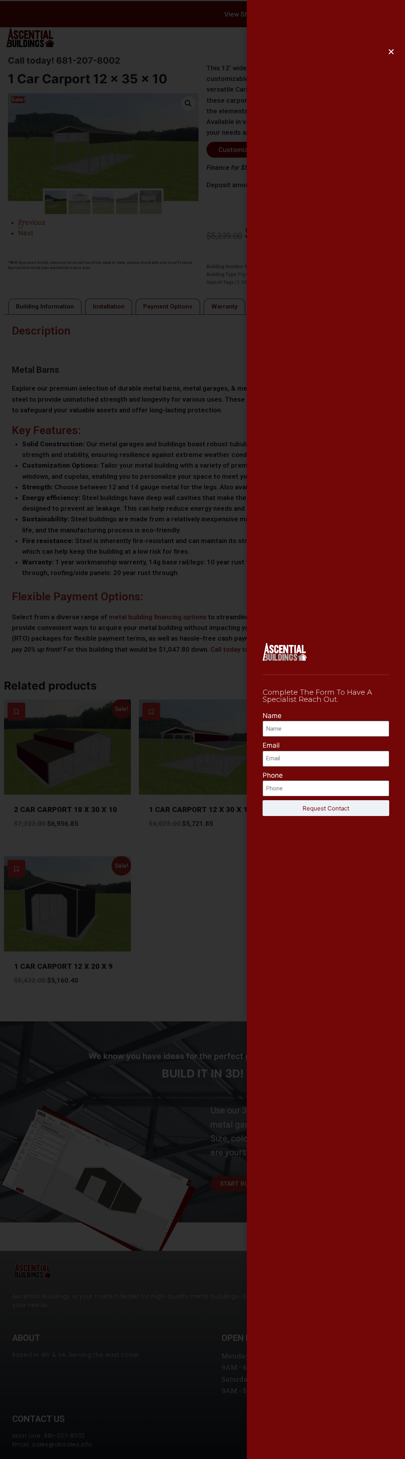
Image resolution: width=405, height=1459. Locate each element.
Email (271, 745)
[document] (202, 729)
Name (272, 716)
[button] (391, 51)
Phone (273, 775)
